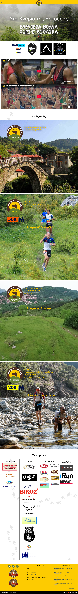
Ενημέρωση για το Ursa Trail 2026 (62, 572)
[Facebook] (9, 566)
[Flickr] (17, 566)
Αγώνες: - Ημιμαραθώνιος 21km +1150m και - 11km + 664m (38, 372)
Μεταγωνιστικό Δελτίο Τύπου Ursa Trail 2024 (64, 579)
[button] (76, 2)
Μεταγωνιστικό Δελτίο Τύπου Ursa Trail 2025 (64, 576)
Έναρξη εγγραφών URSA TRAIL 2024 (63, 583)
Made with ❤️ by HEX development (70, 592)
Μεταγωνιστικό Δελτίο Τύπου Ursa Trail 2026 (64, 568)
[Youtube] (13, 566)
